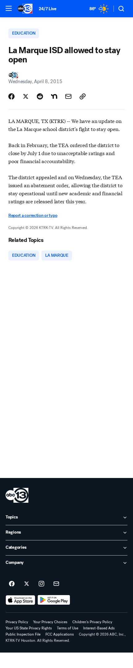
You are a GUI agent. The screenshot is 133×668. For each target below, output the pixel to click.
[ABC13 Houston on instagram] (41, 584)
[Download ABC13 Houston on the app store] (20, 600)
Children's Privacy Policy (92, 622)
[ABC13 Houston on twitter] (26, 584)
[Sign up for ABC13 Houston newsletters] (56, 584)
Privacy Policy (17, 622)
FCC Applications (59, 634)
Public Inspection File (23, 634)
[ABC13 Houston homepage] (25, 9)
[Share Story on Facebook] (11, 96)
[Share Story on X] (25, 96)
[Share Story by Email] (68, 96)
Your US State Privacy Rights (29, 628)
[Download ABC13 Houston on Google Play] (54, 600)
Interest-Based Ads (99, 628)
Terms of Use (67, 628)
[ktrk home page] (17, 495)
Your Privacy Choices (50, 622)
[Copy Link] (82, 96)
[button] (8, 8)
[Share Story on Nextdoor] (54, 96)
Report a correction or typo (32, 215)
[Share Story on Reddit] (40, 96)
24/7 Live (47, 9)
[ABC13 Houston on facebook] (12, 584)
